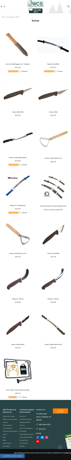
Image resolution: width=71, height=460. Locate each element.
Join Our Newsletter (60, 411)
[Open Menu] (1, 6)
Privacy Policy (24, 443)
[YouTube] (37, 441)
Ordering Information (26, 419)
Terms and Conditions (26, 437)
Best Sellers (6, 446)
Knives (18, 17)
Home (3, 17)
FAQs (4, 440)
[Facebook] (37, 437)
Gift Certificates (7, 428)
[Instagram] (46, 437)
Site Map (22, 446)
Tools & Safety (10, 17)
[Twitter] (42, 437)
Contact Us (23, 416)
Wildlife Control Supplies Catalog (10, 421)
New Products (7, 443)
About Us (22, 425)
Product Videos (7, 425)
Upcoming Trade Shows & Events (10, 432)
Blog (4, 437)
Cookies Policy (24, 440)
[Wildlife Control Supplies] (35, 3)
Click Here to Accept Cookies (12, 456)
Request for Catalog (9, 416)
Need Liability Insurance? (27, 434)
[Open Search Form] (4, 6)
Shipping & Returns (25, 422)
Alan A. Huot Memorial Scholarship (26, 430)
